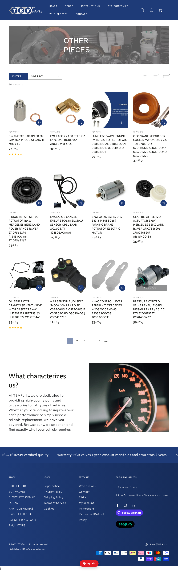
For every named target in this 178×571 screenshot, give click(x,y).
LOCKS (13, 502)
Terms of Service (55, 502)
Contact (84, 491)
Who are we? (87, 486)
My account (86, 502)
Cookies (49, 508)
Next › (107, 341)
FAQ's (83, 497)
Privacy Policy (53, 491)
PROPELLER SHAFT (22, 514)
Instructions (87, 508)
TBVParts (22, 544)
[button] (142, 10)
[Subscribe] (167, 487)
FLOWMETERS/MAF (22, 497)
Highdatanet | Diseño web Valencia (27, 549)
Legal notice (52, 486)
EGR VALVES (17, 491)
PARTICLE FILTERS (21, 508)
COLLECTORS (18, 486)
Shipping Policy (53, 497)
